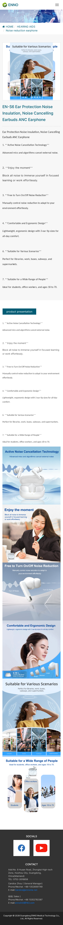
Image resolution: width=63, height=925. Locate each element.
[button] (23, 97)
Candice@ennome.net (26, 890)
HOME (10, 26)
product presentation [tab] (19, 311)
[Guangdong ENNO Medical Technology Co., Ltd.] (10, 4)
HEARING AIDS (26, 26)
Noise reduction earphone (21, 30)
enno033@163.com (24, 902)
